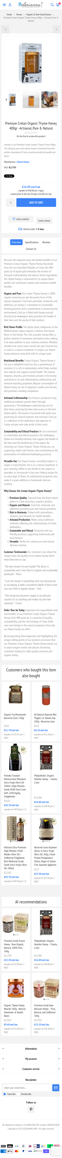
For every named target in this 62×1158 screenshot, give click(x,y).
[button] (15, 769)
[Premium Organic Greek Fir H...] (56, 29)
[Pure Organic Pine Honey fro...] (6, 29)
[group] (46, 757)
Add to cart (36, 202)
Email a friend (44, 220)
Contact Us (31, 249)
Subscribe (11, 1094)
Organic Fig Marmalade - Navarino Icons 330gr (15, 716)
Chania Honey (23, 161)
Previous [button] (6, 99)
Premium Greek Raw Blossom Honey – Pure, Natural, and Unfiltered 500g (44, 1011)
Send (55, 1087)
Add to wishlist (22, 219)
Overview (16, 242)
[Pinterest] (31, 1109)
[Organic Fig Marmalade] (16, 696)
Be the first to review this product (31, 136)
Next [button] (55, 99)
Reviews (46, 242)
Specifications (31, 242)
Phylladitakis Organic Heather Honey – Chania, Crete (45, 779)
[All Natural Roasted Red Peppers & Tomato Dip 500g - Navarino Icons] (46, 696)
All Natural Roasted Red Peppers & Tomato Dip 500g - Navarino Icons (45, 718)
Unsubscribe (26, 1094)
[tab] (16, 242)
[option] (12, 99)
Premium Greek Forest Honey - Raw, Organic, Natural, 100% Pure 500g (14, 946)
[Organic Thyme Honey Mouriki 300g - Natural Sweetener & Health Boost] (16, 987)
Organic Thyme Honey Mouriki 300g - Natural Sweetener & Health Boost (15, 1011)
